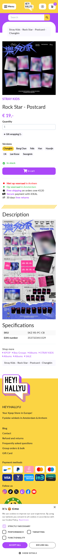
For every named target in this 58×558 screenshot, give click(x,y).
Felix (32, 149)
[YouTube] (34, 492)
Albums (33, 353)
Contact (6, 433)
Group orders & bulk (13, 448)
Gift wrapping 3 (14, 134)
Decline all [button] (42, 545)
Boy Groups (19, 353)
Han (40, 149)
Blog (4, 428)
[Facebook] (28, 492)
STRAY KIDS (11, 99)
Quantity (7, 121)
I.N (5, 154)
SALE (28, 356)
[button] (29, 552)
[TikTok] (10, 492)
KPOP (7, 353)
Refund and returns (13, 438)
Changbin (8, 149)
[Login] (42, 6)
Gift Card (7, 453)
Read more (24, 520)
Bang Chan (21, 149)
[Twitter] (16, 492)
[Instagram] (4, 492)
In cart (31, 171)
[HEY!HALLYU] (29, 6)
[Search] (47, 17)
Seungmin (27, 154)
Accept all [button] (15, 545)
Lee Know (14, 154)
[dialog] (29, 531)
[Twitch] (22, 492)
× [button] (54, 507)
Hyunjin (49, 149)
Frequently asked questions (17, 443)
